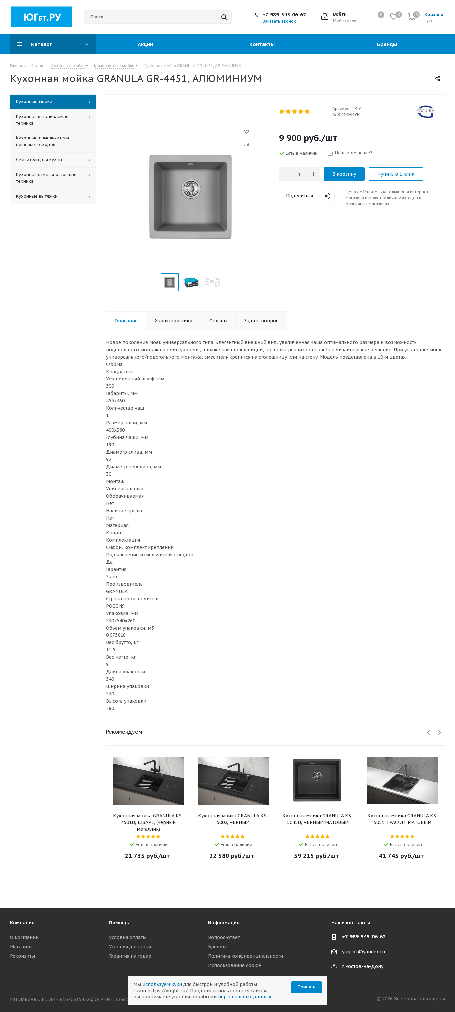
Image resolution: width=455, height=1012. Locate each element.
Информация (224, 923)
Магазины (22, 947)
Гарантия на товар (130, 956)
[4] (301, 111)
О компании (24, 937)
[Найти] (224, 17)
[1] (282, 111)
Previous (428, 733)
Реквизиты (22, 956)
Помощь (119, 923)
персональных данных (244, 997)
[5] (307, 111)
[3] (295, 111)
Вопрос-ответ (224, 937)
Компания (22, 923)
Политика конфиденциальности (245, 956)
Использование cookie (234, 965)
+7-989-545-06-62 (284, 14)
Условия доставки (130, 947)
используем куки (162, 984)
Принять (306, 987)
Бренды (217, 947)
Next (439, 733)
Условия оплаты (127, 937)
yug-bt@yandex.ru (363, 952)
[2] (288, 111)
